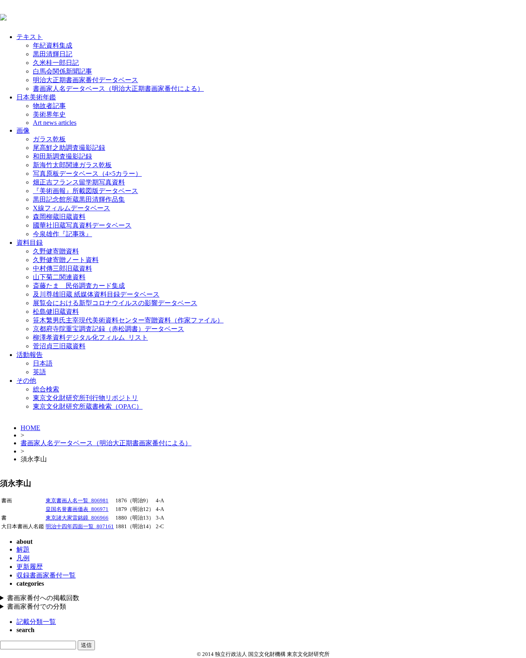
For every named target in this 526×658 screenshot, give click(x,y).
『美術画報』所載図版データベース (85, 190)
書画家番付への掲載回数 (43, 597)
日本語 (43, 363)
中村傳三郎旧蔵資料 (62, 268)
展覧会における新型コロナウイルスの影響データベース (115, 302)
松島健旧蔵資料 (56, 311)
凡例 (23, 557)
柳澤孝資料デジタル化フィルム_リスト (90, 337)
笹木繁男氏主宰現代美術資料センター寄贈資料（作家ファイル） (128, 320)
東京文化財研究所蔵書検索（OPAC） (88, 406)
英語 (39, 371)
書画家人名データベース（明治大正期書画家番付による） (118, 88)
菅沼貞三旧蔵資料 (59, 346)
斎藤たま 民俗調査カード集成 (79, 285)
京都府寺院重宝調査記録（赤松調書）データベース (108, 328)
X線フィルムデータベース (71, 208)
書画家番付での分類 (36, 606)
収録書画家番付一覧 (46, 575)
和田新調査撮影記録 (62, 156)
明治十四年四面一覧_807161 (80, 526)
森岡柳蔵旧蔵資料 (59, 216)
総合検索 (46, 389)
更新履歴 (29, 566)
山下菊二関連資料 (59, 277)
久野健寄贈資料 (56, 251)
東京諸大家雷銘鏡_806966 (77, 518)
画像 (23, 130)
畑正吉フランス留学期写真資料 (79, 182)
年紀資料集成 (52, 45)
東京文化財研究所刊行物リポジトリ (85, 397)
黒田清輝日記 (52, 54)
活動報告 (29, 354)
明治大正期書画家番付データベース (85, 79)
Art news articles (54, 122)
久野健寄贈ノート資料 (66, 259)
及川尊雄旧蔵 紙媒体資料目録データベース (96, 294)
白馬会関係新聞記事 (62, 71)
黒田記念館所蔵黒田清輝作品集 (79, 199)
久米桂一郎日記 (56, 62)
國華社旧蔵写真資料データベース (82, 225)
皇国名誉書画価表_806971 (77, 509)
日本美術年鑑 (36, 97)
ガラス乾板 (49, 139)
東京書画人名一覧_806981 (77, 501)
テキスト (29, 36)
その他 (26, 380)
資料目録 (29, 242)
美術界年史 (49, 114)
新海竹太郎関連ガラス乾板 (72, 164)
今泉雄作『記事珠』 (62, 233)
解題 (23, 549)
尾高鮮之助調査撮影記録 (69, 147)
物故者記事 (49, 105)
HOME (30, 427)
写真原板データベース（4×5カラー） (87, 173)
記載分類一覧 (36, 621)
